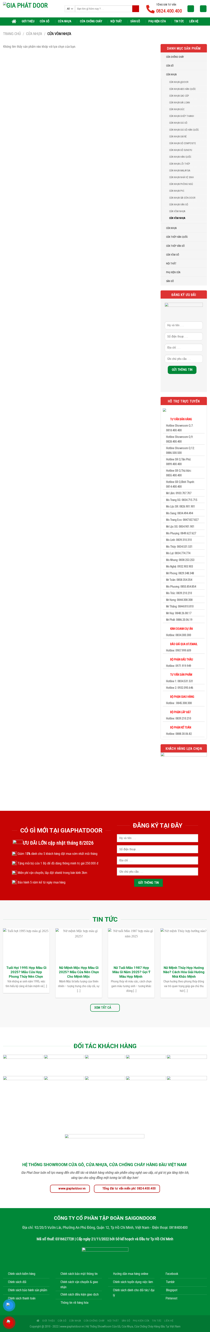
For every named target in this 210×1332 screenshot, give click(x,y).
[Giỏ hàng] (203, 8)
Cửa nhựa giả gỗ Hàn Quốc (184, 129)
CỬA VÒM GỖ (172, 254)
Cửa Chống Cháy (91, 21)
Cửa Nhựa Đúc (176, 109)
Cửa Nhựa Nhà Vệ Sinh (181, 177)
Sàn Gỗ (135, 21)
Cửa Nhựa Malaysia (179, 170)
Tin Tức (179, 21)
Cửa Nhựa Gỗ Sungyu (180, 150)
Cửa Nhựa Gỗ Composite (182, 143)
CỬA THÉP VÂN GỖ (175, 246)
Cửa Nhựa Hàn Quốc (180, 156)
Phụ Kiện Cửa (157, 21)
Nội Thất (116, 21)
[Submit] (135, 8)
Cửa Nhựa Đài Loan (179, 102)
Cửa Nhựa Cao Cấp (179, 95)
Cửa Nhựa (64, 21)
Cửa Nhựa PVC (176, 190)
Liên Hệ (193, 21)
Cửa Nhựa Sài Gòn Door (182, 197)
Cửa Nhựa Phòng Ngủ (181, 184)
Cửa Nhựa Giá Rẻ (178, 136)
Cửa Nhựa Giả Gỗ (178, 122)
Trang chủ (12, 34)
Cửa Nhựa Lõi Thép (179, 163)
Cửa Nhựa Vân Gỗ (178, 204)
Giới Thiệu (28, 21)
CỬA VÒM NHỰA (177, 211)
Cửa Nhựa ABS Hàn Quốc (182, 89)
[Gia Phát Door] (30, 8)
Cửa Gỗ (45, 21)
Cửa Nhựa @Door (178, 82)
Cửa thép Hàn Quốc (177, 237)
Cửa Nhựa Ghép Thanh (181, 116)
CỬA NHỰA (171, 228)
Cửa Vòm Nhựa (177, 218)
